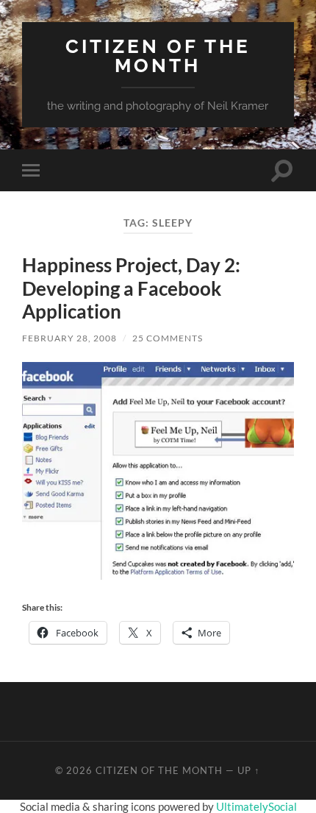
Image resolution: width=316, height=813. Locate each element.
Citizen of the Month (158, 56)
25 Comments (167, 338)
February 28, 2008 (69, 338)
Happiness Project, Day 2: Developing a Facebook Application (131, 288)
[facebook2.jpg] (158, 575)
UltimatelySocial (256, 806)
